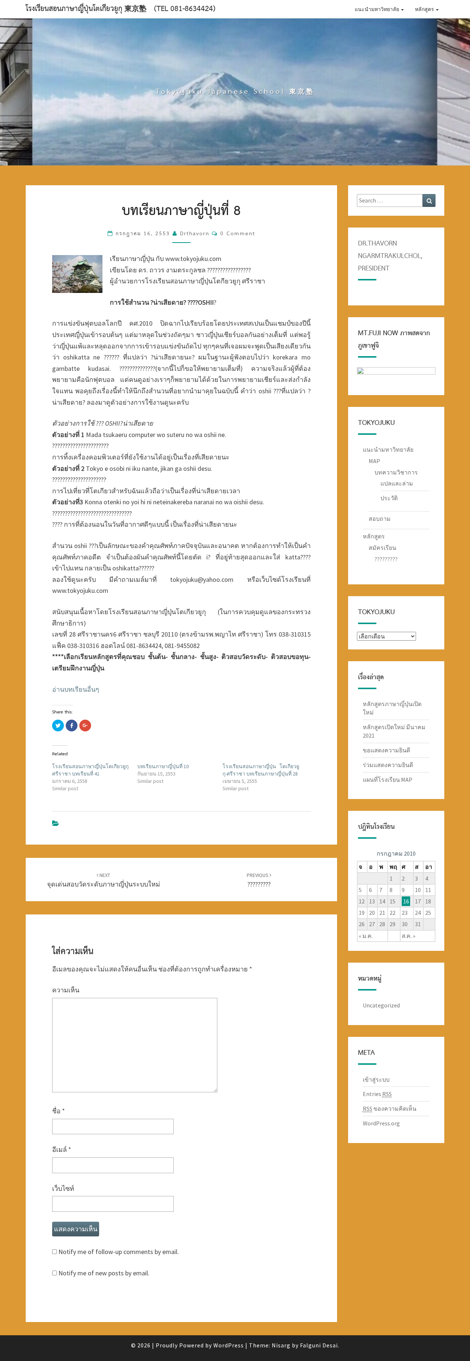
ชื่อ (58, 1111)
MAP (374, 461)
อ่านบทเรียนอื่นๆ (75, 689)
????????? (386, 559)
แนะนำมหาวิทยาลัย (377, 9)
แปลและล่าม (396, 483)
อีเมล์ (61, 1149)
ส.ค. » (408, 935)
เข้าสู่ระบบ (376, 1079)
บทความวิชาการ (396, 472)
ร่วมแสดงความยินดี (388, 765)
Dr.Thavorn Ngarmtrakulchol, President (390, 256)
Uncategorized (381, 1005)
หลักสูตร (425, 9)
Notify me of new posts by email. (103, 1273)
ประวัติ (389, 498)
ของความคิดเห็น (389, 1108)
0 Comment (237, 234)
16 (406, 901)
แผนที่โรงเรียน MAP (387, 779)
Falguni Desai (319, 1345)
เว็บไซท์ (63, 1188)
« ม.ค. (366, 935)
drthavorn (194, 234)
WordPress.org (381, 1123)
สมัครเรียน (382, 547)
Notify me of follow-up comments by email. (118, 1251)
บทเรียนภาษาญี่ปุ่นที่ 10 (163, 766)
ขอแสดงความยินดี (386, 750)
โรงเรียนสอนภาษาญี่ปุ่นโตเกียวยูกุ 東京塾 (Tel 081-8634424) (121, 9)
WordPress (228, 1345)
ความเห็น (65, 990)
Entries (377, 1093)
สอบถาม (380, 518)
